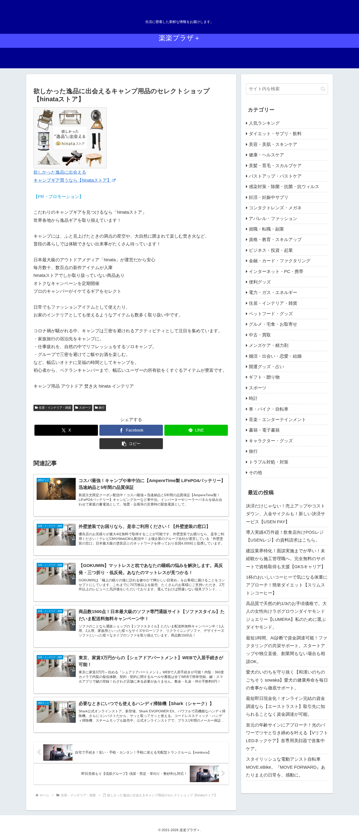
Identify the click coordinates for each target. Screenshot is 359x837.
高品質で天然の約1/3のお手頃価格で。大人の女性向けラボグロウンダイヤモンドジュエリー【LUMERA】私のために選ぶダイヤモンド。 (286, 615)
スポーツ (85, 407)
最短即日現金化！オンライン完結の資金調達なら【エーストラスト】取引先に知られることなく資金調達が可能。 (285, 706)
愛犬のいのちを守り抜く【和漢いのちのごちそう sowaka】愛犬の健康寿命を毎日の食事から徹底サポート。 (287, 680)
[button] (131, 443)
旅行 (102, 407)
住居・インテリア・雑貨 (55, 407)
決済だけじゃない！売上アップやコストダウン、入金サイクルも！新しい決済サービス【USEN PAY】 (285, 514)
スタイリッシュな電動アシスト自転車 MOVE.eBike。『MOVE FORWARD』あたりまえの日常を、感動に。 (285, 767)
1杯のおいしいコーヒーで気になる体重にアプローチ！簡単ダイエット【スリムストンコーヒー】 (286, 585)
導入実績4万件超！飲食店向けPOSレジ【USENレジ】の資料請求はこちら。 (285, 536)
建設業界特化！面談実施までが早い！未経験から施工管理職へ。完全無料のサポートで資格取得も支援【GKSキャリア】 (286, 558)
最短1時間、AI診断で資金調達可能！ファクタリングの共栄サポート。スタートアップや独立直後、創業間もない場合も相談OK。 (286, 649)
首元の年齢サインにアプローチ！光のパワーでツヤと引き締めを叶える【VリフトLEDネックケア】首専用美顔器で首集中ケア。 (287, 737)
